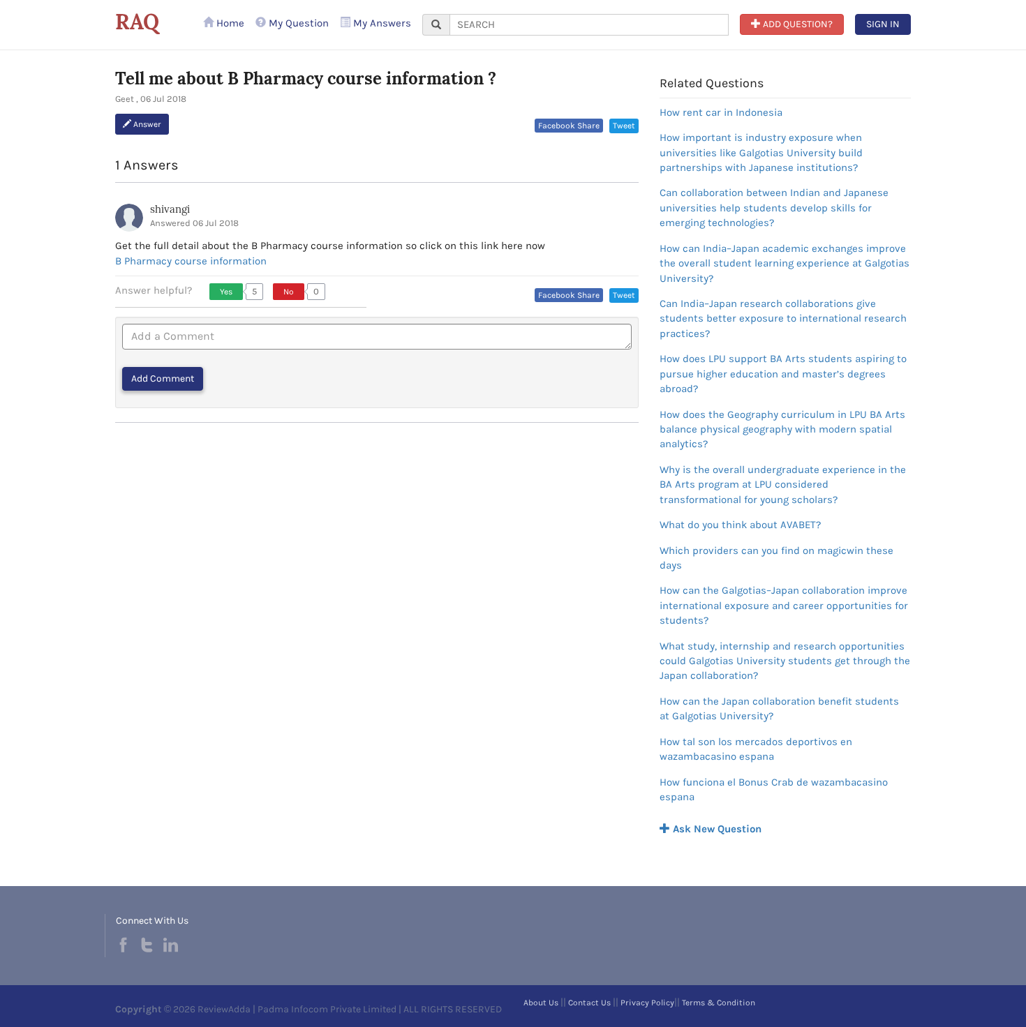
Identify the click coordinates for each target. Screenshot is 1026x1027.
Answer (146, 124)
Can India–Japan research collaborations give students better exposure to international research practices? (783, 318)
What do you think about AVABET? (740, 524)
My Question (297, 23)
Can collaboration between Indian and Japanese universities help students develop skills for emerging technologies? (774, 207)
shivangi (170, 209)
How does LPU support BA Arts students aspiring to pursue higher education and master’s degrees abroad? (783, 373)
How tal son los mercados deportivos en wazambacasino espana (756, 749)
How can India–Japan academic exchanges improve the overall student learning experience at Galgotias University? (784, 263)
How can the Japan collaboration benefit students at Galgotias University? (779, 708)
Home (229, 23)
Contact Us (589, 1002)
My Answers (380, 23)
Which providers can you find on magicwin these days (776, 557)
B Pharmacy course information (191, 261)
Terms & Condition (718, 1002)
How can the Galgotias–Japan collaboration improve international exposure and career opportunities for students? (784, 605)
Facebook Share (569, 125)
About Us (540, 1002)
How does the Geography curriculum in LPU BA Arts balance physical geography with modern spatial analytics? (782, 429)
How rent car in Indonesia (721, 112)
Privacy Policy (647, 1002)
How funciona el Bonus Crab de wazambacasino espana (774, 789)
